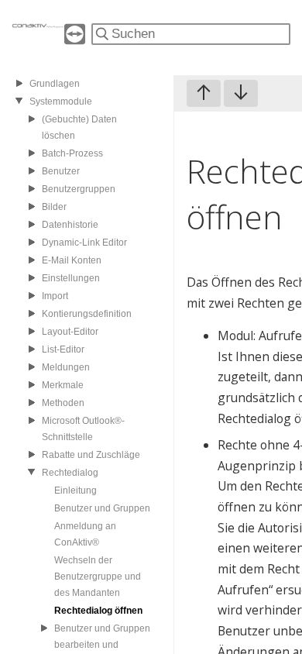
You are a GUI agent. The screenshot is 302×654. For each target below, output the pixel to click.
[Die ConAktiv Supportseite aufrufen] (74, 40)
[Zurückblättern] (204, 93)
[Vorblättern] (241, 93)
